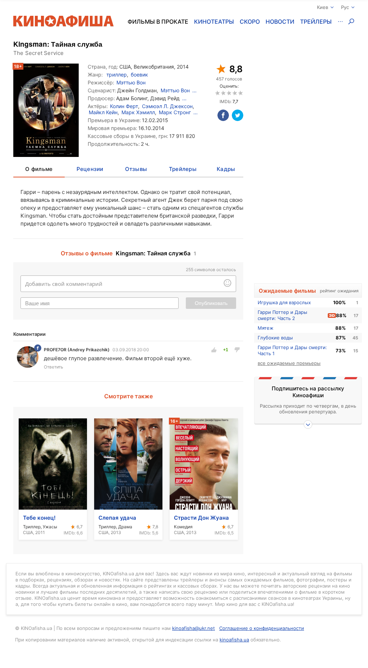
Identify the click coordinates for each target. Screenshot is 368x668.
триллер (116, 74)
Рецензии (90, 169)
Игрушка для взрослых (284, 302)
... (194, 90)
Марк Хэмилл (138, 112)
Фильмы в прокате (158, 21)
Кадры (226, 169)
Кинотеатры (214, 21)
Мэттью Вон (131, 82)
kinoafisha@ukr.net (193, 628)
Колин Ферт (124, 106)
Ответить (53, 367)
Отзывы (136, 169)
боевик (139, 74)
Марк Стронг (175, 112)
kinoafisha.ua (234, 640)
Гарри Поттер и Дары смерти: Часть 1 (292, 350)
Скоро (250, 21)
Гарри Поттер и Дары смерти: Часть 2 (282, 315)
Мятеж (265, 328)
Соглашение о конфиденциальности (261, 628)
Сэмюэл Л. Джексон (167, 106)
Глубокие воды (275, 337)
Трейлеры (316, 21)
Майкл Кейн (103, 112)
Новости (280, 21)
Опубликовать (211, 303)
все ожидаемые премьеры (289, 363)
